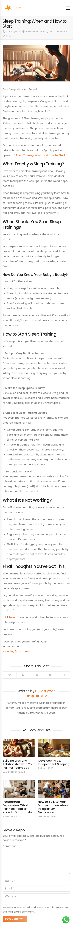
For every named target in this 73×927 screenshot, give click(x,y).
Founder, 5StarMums (16, 651)
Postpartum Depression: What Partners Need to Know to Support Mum (19, 807)
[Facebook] (23, 675)
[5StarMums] (13, 8)
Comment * (10, 846)
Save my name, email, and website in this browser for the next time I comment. (36, 910)
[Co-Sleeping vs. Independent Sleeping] (54, 748)
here (12, 617)
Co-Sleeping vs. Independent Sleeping (53, 762)
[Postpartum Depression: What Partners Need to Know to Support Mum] (19, 789)
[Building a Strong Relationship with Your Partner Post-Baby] (19, 748)
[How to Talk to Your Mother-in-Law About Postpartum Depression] (54, 789)
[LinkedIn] (36, 675)
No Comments (58, 31)
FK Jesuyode (12, 31)
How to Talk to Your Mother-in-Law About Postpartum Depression (53, 807)
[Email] (50, 675)
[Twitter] (9, 675)
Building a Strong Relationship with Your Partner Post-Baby (19, 764)
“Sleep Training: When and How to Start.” (40, 155)
